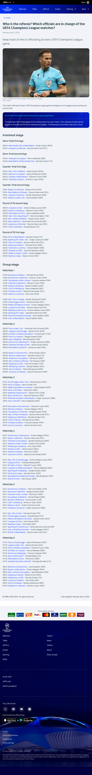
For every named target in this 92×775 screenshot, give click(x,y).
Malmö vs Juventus (16, 294)
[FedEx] (37, 615)
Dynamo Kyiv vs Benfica (17, 277)
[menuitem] (23, 9)
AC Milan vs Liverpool (16, 550)
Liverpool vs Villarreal (16, 148)
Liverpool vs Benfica (16, 195)
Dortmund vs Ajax (15, 473)
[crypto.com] (54, 615)
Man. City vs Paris (15, 513)
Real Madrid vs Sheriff (17, 347)
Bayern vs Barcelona (16, 569)
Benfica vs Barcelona (17, 355)
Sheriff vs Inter (14, 478)
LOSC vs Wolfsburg (16, 288)
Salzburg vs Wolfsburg (17, 417)
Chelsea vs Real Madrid (18, 176)
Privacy (5, 731)
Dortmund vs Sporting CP (19, 342)
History (50, 645)
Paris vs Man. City (16, 328)
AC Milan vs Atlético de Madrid (21, 334)
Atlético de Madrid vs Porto (19, 305)
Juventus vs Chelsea (17, 372)
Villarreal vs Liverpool (17, 158)
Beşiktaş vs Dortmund (17, 310)
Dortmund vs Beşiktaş (17, 553)
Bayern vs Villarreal (16, 189)
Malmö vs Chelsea (15, 451)
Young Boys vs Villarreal (17, 411)
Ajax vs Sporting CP (16, 556)
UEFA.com (7, 681)
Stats (5, 659)
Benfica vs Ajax (14, 256)
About (49, 650)
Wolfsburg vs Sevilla (17, 366)
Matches (6, 636)
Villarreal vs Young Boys (17, 441)
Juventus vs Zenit (15, 454)
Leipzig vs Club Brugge (18, 331)
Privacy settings (8, 743)
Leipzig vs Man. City (16, 545)
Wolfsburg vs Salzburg (17, 446)
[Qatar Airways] (80, 615)
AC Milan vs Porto (15, 465)
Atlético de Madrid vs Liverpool (20, 387)
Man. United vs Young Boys (19, 572)
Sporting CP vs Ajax (16, 313)
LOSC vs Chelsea (15, 227)
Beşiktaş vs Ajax (14, 524)
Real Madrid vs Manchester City (21, 161)
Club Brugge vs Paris (16, 302)
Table (5, 640)
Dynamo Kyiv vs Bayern (17, 489)
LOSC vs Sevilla (14, 420)
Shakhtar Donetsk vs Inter (19, 344)
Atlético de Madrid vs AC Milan (20, 518)
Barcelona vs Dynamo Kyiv (19, 406)
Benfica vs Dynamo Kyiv (17, 566)
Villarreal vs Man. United (17, 494)
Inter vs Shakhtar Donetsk (18, 529)
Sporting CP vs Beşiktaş (17, 470)
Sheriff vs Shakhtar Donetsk (19, 315)
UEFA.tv (6, 645)
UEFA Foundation (10, 686)
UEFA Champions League (7, 9)
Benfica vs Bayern (15, 409)
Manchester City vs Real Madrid (21, 145)
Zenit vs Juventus (15, 425)
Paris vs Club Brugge (16, 542)
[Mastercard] (46, 615)
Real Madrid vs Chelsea (17, 192)
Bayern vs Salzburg (16, 210)
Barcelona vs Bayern (16, 275)
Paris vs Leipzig (14, 384)
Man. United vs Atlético (17, 218)
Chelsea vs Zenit (15, 291)
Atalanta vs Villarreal (16, 585)
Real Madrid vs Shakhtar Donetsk (21, 476)
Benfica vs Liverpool (17, 174)
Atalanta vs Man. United (17, 443)
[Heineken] (11, 615)
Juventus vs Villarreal (17, 224)
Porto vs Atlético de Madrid (19, 548)
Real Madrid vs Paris (17, 213)
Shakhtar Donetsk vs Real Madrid (21, 398)
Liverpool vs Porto (15, 521)
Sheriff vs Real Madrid (16, 532)
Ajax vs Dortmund (15, 395)
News (49, 640)
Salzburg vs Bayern (16, 245)
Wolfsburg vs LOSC (16, 577)
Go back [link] (7, 18)
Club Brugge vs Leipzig (17, 516)
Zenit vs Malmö (15, 369)
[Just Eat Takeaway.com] (72, 615)
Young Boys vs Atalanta (17, 497)
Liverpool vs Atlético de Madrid (20, 468)
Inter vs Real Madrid (16, 318)
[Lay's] (28, 615)
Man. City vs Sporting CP (18, 216)
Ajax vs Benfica (14, 221)
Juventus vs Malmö (16, 580)
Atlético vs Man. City (16, 197)
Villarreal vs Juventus (17, 248)
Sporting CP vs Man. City (18, 239)
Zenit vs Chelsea (15, 583)
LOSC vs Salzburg (15, 502)
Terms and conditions (10, 735)
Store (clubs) (52, 654)
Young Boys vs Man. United (19, 280)
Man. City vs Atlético (17, 171)
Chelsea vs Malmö (15, 422)
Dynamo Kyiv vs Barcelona (18, 435)
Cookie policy (7, 739)
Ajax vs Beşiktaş (15, 339)
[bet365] (63, 615)
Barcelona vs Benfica (16, 491)
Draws (5, 650)
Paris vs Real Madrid (16, 237)
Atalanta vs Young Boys (18, 358)
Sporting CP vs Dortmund (18, 527)
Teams (49, 636)
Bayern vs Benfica (15, 438)
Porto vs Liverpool (16, 336)
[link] (23, 9)
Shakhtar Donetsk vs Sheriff (19, 561)
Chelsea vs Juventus (16, 508)
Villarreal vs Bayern (16, 179)
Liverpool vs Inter (15, 208)
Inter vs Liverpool (15, 242)
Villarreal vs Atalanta (16, 283)
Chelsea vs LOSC (15, 250)
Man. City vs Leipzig (16, 299)
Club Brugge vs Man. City (18, 382)
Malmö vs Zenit (14, 505)
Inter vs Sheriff (14, 401)
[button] (71, 9)
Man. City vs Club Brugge (18, 460)
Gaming (6, 654)
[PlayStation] (20, 615)
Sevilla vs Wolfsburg (16, 499)
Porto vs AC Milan (15, 390)
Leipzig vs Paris (14, 462)
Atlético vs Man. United (17, 253)
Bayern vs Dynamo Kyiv (18, 353)
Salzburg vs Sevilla (15, 575)
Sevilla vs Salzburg (15, 286)
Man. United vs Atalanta (18, 414)
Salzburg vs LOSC (16, 363)
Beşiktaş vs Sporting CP (17, 393)
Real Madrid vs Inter (16, 558)
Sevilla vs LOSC (14, 449)
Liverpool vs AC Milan (16, 307)
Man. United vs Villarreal (18, 361)
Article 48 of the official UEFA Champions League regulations (29, 115)
